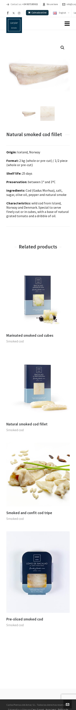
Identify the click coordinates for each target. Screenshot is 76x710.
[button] (62, 47)
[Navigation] (67, 23)
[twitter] (14, 13)
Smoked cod (15, 341)
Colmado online (38, 12)
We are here (52, 4)
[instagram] (20, 13)
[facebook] (8, 12)
